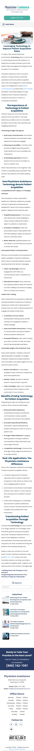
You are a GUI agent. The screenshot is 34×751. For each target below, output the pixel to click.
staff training (27, 89)
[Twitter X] (21, 724)
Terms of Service (20, 749)
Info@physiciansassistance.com (19, 689)
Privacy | (11, 749)
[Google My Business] (16, 724)
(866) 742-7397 (8, 557)
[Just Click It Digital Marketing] (17, 737)
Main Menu (10, 24)
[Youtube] (11, 729)
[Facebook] (11, 724)
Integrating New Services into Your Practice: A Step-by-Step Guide (14, 576)
